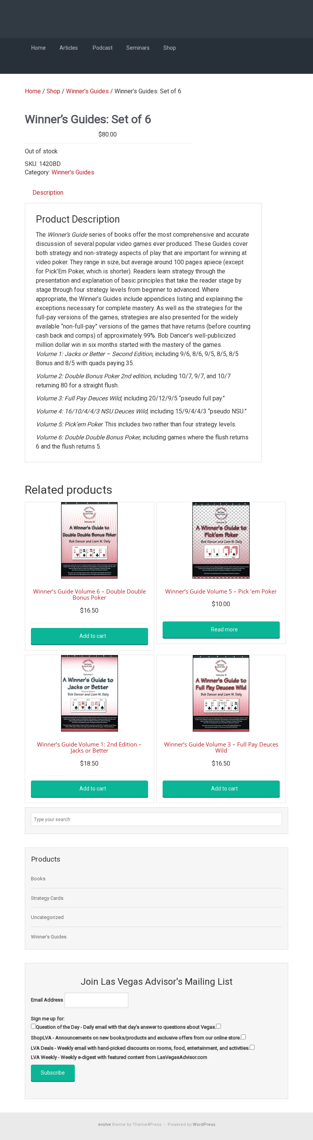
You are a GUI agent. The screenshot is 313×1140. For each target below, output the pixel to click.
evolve (104, 1124)
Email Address (47, 1000)
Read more (224, 629)
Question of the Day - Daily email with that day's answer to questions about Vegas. (126, 1027)
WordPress (204, 1124)
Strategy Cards (47, 898)
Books (38, 878)
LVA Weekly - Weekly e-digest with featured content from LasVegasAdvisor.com (119, 1057)
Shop (170, 48)
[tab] (48, 193)
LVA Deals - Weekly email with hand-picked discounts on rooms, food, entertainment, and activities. (140, 1048)
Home (38, 48)
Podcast (103, 48)
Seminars (138, 48)
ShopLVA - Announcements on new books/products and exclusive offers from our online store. (136, 1038)
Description (47, 192)
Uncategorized (47, 917)
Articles (69, 48)
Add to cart (92, 636)
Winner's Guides (87, 91)
